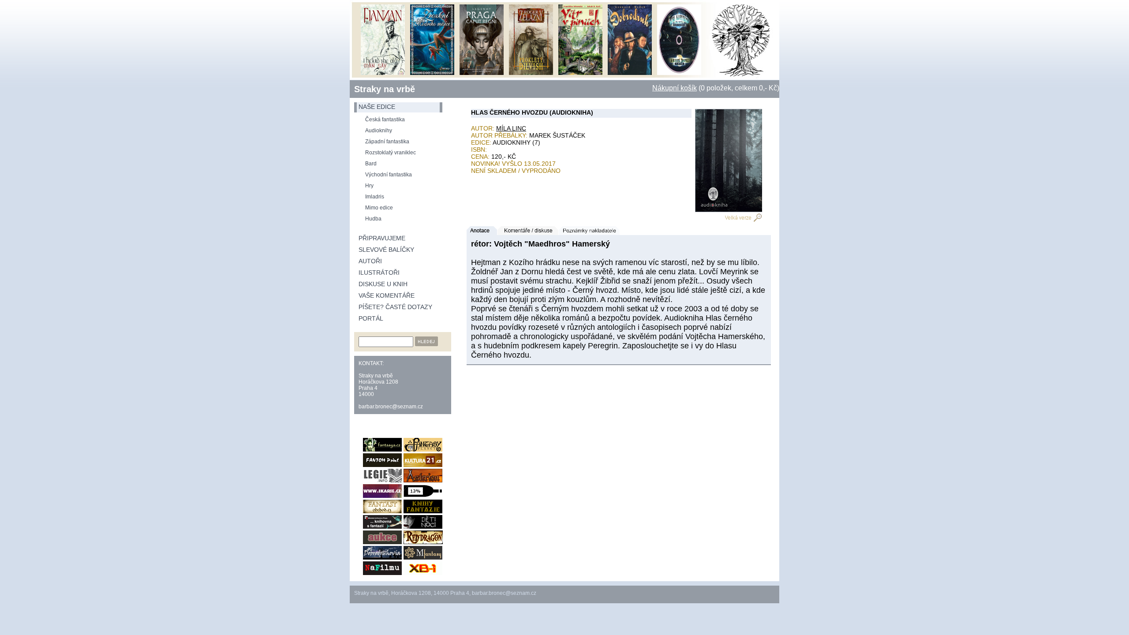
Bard (371, 164)
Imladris (374, 197)
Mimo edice (379, 208)
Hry (369, 186)
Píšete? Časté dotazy (395, 306)
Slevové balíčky (386, 249)
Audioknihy (378, 130)
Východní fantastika (388, 175)
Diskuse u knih (383, 284)
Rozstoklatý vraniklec (390, 152)
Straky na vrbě (384, 89)
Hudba (373, 219)
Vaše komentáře (387, 295)
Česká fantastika (385, 119)
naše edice (377, 106)
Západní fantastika (387, 141)
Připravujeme (382, 238)
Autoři (370, 261)
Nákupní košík (674, 88)
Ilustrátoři (379, 272)
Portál (371, 318)
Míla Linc (511, 128)
